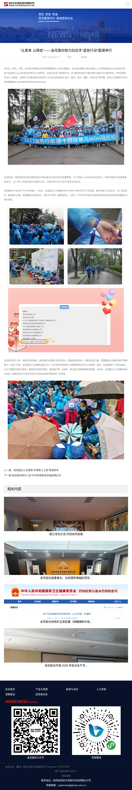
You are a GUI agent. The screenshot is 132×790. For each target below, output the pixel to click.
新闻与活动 (72, 689)
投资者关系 (42, 694)
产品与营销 (42, 689)
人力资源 (101, 689)
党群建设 (10, 694)
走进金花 (10, 689)
